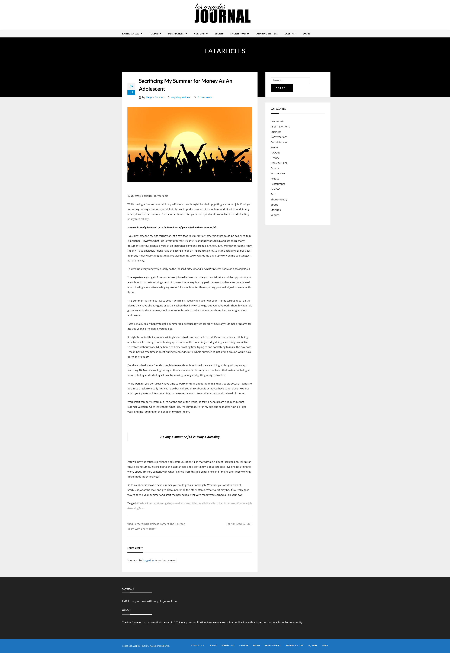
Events (274, 147)
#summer (229, 503)
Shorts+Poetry (239, 33)
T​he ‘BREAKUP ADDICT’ (239, 524)
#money (186, 503)
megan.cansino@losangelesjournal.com (154, 601)
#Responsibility (201, 503)
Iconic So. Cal (130, 33)
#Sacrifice (217, 503)
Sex (273, 194)
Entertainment (279, 142)
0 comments (205, 97)
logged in (148, 560)
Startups (276, 210)
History (275, 157)
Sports (219, 33)
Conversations (279, 137)
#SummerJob (244, 503)
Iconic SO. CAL (279, 163)
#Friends (150, 503)
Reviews (275, 189)
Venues (275, 215)
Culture (199, 33)
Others (275, 168)
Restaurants (278, 183)
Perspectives (176, 33)
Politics (275, 178)
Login (306, 33)
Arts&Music (277, 121)
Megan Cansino (155, 97)
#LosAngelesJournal (168, 503)
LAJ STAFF (290, 33)
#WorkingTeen (135, 508)
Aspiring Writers (267, 33)
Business (276, 131)
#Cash (140, 503)
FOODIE (153, 33)
